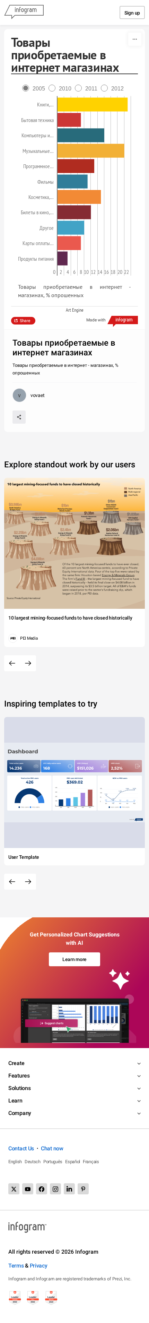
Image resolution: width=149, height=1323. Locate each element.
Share (25, 320)
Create (16, 1063)
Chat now (52, 1148)
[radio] (35, 89)
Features (19, 1075)
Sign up (132, 13)
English (15, 1161)
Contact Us (21, 1148)
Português (52, 1161)
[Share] (19, 417)
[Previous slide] (12, 663)
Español (72, 1161)
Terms (16, 1265)
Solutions (19, 1088)
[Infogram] (24, 12)
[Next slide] (28, 663)
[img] (93, 105)
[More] (134, 39)
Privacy (38, 1265)
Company (19, 1113)
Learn (15, 1100)
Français (91, 1161)
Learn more (74, 959)
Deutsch (33, 1161)
